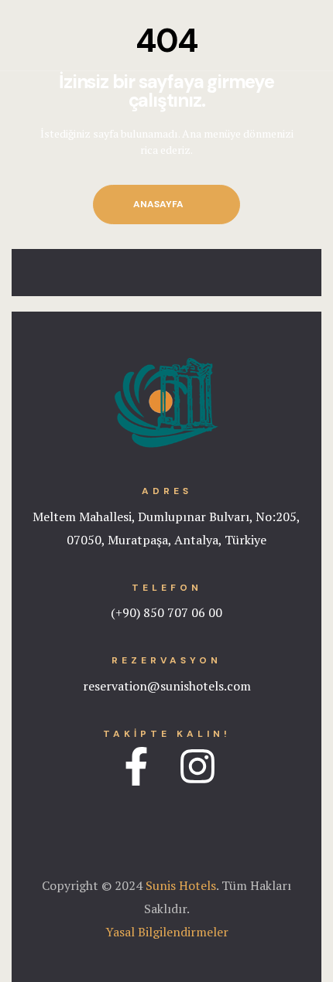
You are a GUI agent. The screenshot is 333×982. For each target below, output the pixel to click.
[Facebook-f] (136, 766)
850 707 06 (172, 612)
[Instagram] (197, 766)
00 (213, 612)
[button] (166, 204)
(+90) (125, 612)
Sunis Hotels (181, 885)
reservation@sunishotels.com (167, 685)
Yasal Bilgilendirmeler (166, 931)
